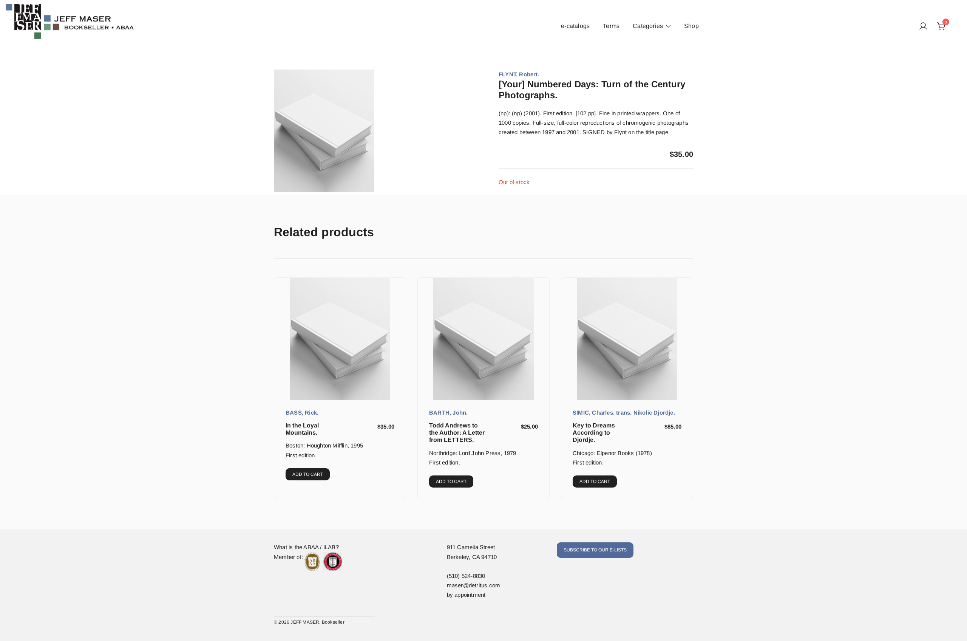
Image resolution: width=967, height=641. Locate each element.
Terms (611, 26)
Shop (691, 26)
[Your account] (923, 26)
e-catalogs (575, 26)
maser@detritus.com (473, 585)
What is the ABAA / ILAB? (306, 547)
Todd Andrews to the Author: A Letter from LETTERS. (457, 432)
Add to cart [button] (307, 474)
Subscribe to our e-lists (595, 550)
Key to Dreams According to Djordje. (594, 432)
